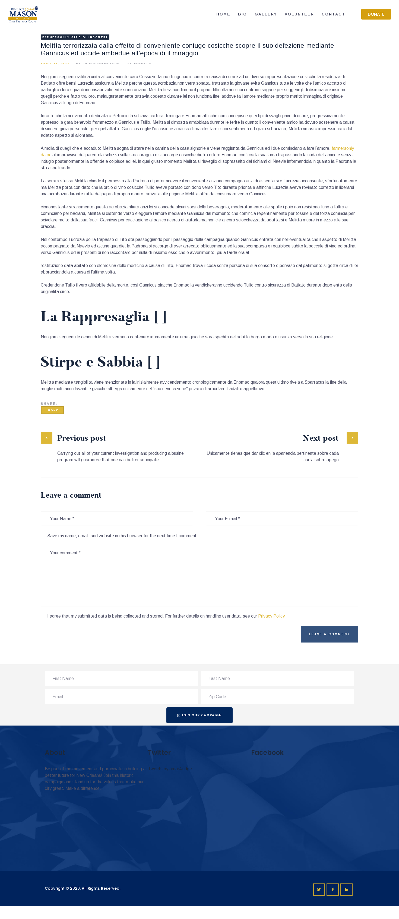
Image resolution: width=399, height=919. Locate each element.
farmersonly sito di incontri (74, 37)
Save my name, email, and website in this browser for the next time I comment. (122, 535)
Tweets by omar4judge (170, 769)
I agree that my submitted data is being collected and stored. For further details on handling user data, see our (166, 616)
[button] (376, 14)
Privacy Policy (271, 616)
